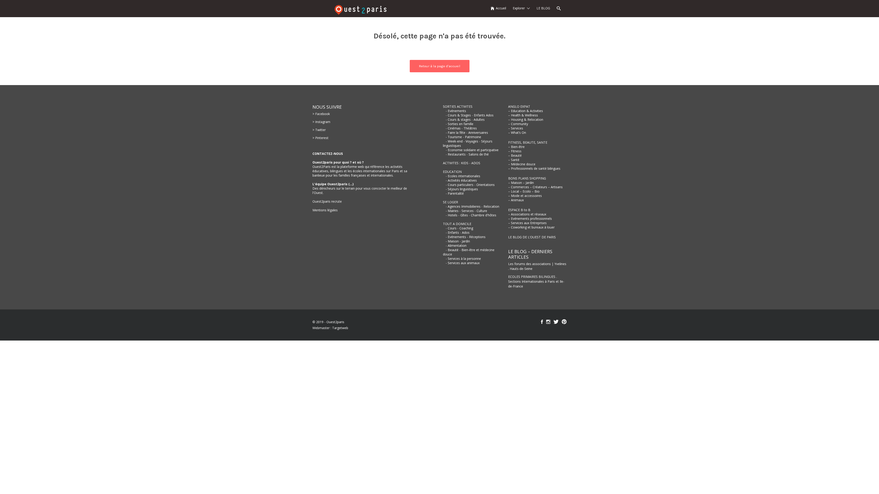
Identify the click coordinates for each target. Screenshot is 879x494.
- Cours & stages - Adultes (465, 119)
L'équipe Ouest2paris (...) (333, 184)
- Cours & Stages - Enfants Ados (470, 115)
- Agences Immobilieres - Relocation (472, 206)
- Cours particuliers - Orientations (470, 185)
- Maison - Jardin (458, 241)
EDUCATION (452, 171)
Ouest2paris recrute (327, 201)
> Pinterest (320, 138)
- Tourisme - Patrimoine (463, 137)
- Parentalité (455, 193)
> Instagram (321, 122)
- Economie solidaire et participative (472, 150)
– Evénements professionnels (530, 218)
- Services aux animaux (463, 263)
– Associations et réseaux (527, 214)
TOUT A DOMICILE (457, 224)
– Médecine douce (521, 164)
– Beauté (515, 155)
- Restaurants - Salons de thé (467, 154)
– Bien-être (516, 147)
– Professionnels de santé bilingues (534, 168)
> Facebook (321, 114)
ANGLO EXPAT (519, 106)
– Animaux (516, 200)
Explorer (519, 8)
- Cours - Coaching (459, 228)
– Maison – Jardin (521, 182)
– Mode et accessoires (525, 195)
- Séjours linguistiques (462, 189)
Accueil (501, 8)
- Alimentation (456, 245)
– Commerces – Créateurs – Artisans (535, 187)
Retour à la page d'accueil (439, 66)
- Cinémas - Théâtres (461, 128)
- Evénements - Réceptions (466, 237)
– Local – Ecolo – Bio (524, 191)
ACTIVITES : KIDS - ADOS (461, 163)
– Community (518, 124)
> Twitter (319, 130)
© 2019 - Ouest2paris (328, 322)
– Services (515, 128)
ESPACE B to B (519, 210)
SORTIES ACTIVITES (457, 106)
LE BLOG (543, 8)
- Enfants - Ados (457, 232)
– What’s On (517, 132)
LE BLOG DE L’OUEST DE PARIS (532, 237)
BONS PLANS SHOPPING (527, 178)
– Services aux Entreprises (527, 223)
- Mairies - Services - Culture (466, 211)
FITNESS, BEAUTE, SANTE (527, 142)
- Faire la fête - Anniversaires (467, 132)
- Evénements (456, 111)
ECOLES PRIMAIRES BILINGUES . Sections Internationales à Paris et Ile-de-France (536, 281)
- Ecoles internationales (463, 176)
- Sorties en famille (459, 124)
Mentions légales (325, 210)
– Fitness (514, 151)
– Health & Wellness (523, 115)
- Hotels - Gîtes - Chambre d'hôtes (471, 215)
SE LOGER (450, 202)
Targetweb (340, 328)
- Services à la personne (463, 258)
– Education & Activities (525, 111)
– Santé (513, 160)
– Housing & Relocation (525, 119)
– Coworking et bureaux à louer (531, 227)
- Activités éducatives (461, 180)
